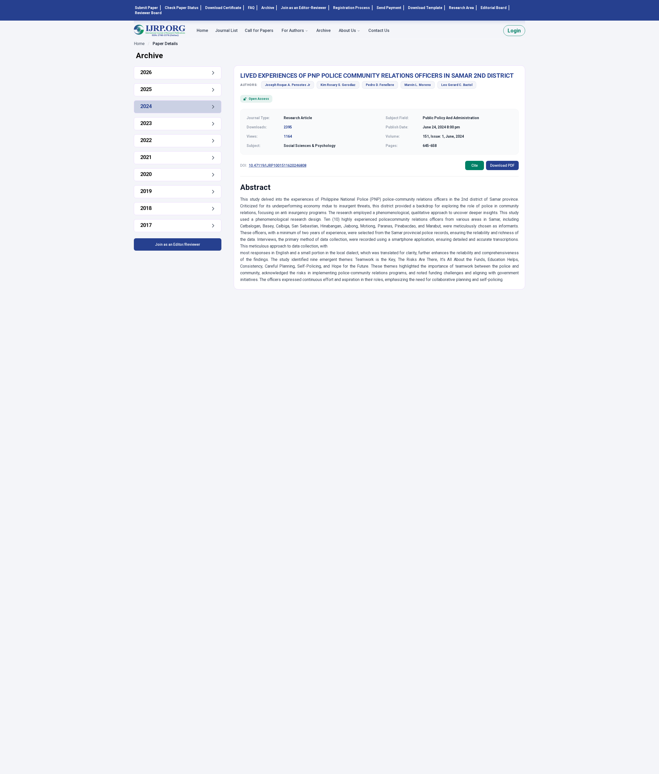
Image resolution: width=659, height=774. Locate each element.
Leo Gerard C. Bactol (456, 85)
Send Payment (389, 8)
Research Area (461, 8)
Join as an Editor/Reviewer (177, 244)
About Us (347, 30)
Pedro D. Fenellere (380, 85)
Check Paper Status (181, 8)
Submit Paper (146, 8)
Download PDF (502, 165)
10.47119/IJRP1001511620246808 (277, 165)
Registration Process (351, 8)
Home (139, 43)
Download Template (425, 8)
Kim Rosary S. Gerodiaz (337, 85)
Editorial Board (494, 8)
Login (514, 31)
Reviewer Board (148, 13)
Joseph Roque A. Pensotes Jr (287, 85)
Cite (474, 165)
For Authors (293, 30)
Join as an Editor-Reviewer (303, 8)
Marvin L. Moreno (417, 85)
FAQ (251, 8)
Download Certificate (223, 8)
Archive (267, 8)
